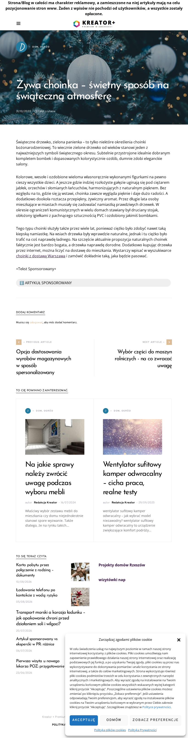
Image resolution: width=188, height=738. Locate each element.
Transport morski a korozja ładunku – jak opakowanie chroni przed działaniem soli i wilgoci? (50, 618)
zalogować (36, 322)
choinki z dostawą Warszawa (40, 255)
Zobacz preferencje (156, 720)
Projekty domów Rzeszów (122, 565)
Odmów (114, 720)
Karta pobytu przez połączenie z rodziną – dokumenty (34, 570)
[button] (179, 639)
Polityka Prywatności (142, 730)
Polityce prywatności (156, 707)
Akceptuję (83, 720)
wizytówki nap (112, 579)
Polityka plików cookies (110, 730)
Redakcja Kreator (45, 503)
